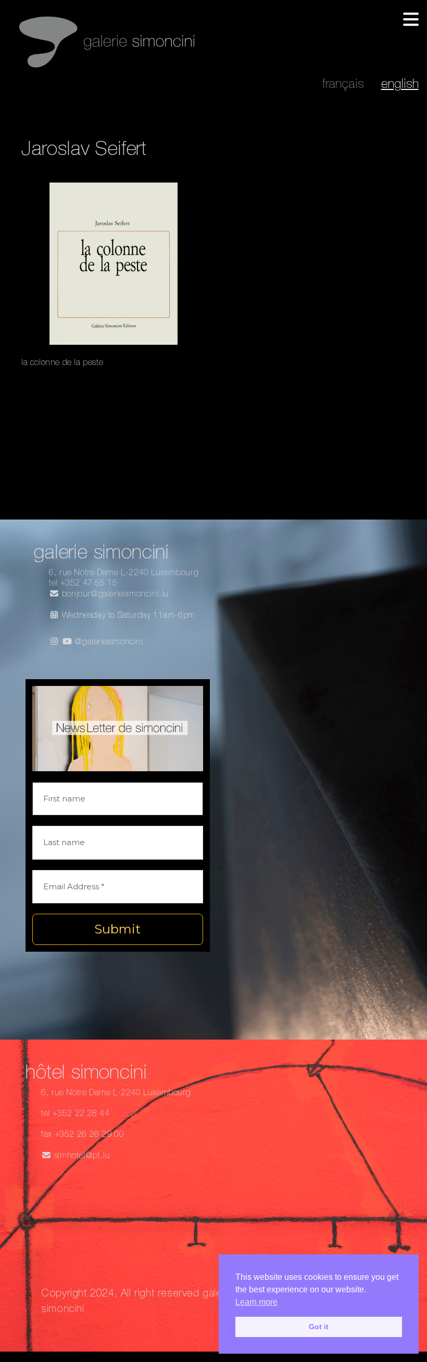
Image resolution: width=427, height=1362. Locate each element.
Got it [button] (319, 1326)
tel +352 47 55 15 (83, 584)
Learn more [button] (256, 1302)
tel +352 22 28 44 (75, 1114)
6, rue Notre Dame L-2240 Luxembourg (123, 573)
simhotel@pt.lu (81, 1156)
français (343, 85)
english (400, 85)
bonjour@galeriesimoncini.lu (114, 595)
